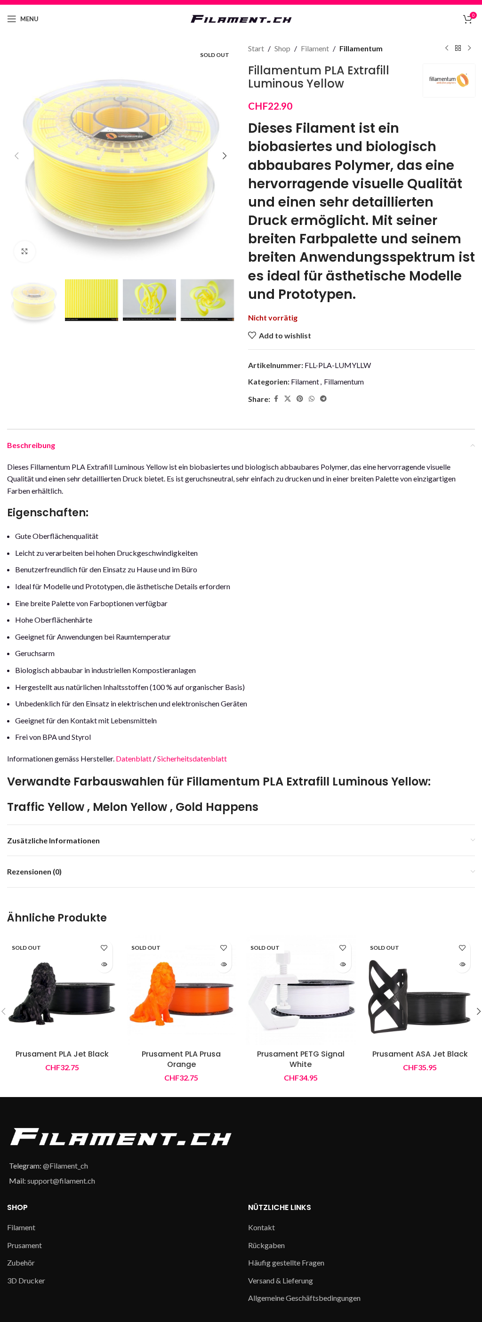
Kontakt (261, 1227)
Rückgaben (266, 1245)
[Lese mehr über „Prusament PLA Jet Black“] (104, 964)
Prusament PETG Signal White (301, 1059)
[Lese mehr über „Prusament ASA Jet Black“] (462, 964)
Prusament (24, 1245)
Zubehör (21, 1262)
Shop (282, 48)
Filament (315, 48)
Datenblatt (134, 758)
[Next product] (469, 48)
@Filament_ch (65, 1165)
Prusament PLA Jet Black (62, 1054)
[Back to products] (458, 48)
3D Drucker (26, 1280)
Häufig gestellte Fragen (286, 1262)
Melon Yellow (130, 807)
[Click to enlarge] (24, 251)
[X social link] (287, 399)
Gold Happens (217, 807)
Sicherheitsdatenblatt (191, 758)
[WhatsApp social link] (311, 399)
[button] (16, 155)
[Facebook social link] (275, 399)
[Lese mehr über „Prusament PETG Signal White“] (343, 964)
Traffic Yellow (45, 807)
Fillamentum (361, 48)
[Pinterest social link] (300, 399)
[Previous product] (446, 48)
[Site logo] (241, 17)
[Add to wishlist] (104, 948)
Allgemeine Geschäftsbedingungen (304, 1297)
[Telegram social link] (323, 399)
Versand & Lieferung (280, 1280)
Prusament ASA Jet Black (420, 1054)
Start (256, 48)
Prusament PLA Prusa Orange (181, 1059)
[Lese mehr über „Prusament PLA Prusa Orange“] (223, 964)
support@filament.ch (61, 1180)
